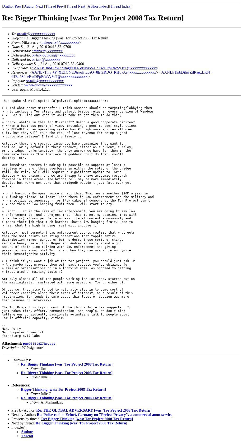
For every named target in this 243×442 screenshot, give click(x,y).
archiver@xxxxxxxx (47, 51)
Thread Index (120, 6)
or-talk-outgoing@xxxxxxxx (53, 55)
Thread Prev (54, 6)
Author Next (33, 6)
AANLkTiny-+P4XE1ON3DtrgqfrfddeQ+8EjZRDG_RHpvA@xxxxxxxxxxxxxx (94, 72)
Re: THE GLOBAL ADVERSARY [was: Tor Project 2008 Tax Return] (93, 410)
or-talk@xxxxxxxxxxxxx (36, 34)
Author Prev (12, 6)
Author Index (98, 6)
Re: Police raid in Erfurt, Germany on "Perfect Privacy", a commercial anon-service (104, 415)
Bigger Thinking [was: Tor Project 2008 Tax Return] (63, 389)
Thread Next (75, 6)
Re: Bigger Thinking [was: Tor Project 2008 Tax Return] (66, 364)
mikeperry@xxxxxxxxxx (60, 42)
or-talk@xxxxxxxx (46, 59)
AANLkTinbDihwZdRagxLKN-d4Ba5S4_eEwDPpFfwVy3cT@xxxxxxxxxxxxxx (94, 68)
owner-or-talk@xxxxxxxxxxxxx (48, 85)
